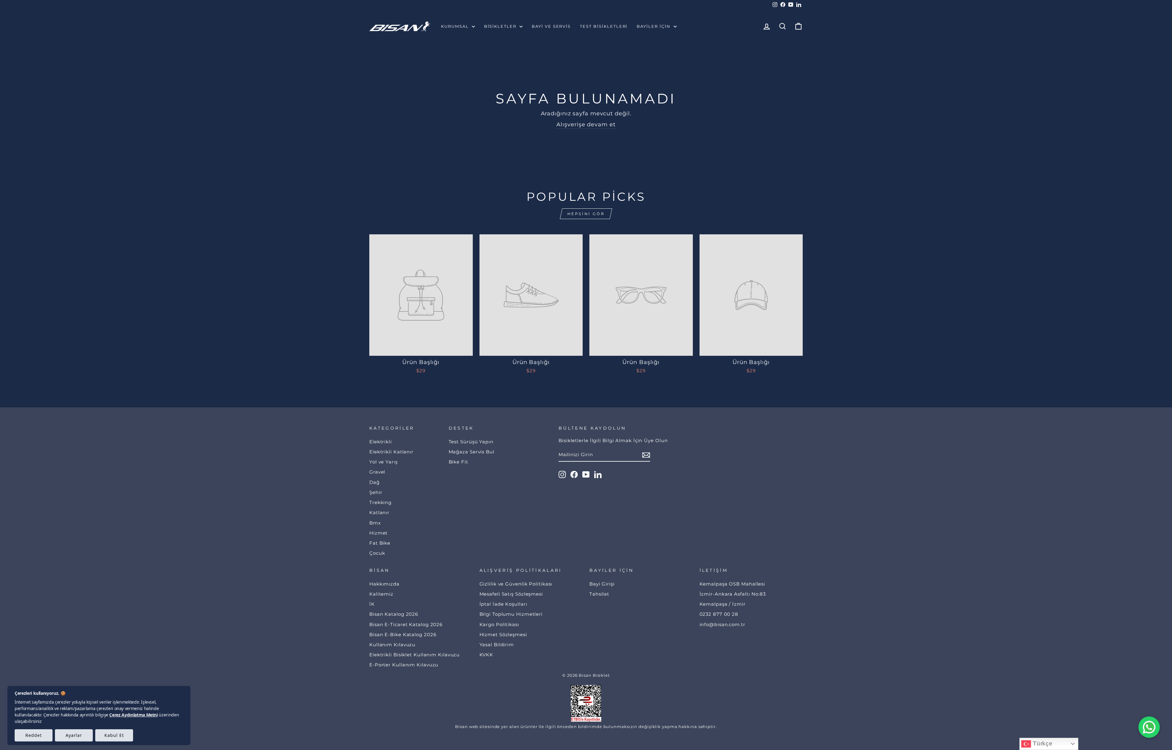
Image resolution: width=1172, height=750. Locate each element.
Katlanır (379, 512)
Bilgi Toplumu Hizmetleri (511, 614)
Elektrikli (380, 442)
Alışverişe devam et (585, 124)
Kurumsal (455, 26)
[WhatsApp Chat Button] (1149, 727)
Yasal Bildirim (496, 644)
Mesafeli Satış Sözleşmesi (511, 594)
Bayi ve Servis (551, 26)
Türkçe (1042, 743)
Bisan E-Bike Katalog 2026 (402, 634)
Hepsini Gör (586, 213)
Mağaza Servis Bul (471, 452)
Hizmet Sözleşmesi (503, 634)
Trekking (380, 502)
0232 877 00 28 (719, 614)
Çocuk (377, 553)
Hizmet (378, 533)
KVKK (486, 655)
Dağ (374, 482)
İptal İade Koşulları (503, 604)
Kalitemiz (381, 594)
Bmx (375, 523)
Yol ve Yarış (383, 462)
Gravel (377, 472)
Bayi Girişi (602, 584)
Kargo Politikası (499, 624)
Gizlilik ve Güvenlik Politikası (515, 584)
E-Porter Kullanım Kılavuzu (403, 665)
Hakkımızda (384, 584)
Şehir (375, 492)
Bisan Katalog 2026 (393, 614)
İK (372, 604)
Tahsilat (599, 594)
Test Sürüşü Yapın (471, 442)
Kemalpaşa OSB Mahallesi (732, 584)
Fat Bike (379, 543)
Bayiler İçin (654, 26)
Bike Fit (458, 462)
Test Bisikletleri (604, 26)
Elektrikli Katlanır (391, 452)
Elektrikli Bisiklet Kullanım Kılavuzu (414, 655)
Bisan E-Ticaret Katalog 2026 (406, 624)
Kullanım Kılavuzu (392, 644)
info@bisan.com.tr (722, 624)
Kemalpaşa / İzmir (723, 604)
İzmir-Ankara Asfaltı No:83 (733, 594)
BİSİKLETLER (501, 26)
